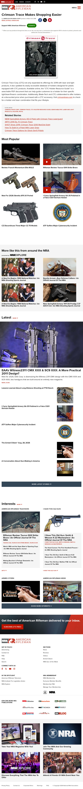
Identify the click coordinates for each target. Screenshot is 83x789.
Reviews (46, 653)
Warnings (39, 786)
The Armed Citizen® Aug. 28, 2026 (16, 442)
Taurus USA (7, 543)
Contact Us (5, 653)
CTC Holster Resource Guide (41, 110)
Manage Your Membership (52, 687)
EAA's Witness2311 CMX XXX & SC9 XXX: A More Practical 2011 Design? (41, 372)
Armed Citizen (8, 578)
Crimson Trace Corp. (12, 110)
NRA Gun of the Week (50, 662)
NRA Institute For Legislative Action (13, 681)
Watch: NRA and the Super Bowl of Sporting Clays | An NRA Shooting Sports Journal (20, 547)
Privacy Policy (6, 786)
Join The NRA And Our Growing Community (57, 747)
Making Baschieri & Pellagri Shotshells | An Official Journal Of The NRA (18, 562)
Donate (27, 2)
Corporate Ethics (28, 786)
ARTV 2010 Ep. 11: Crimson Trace (19, 121)
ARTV (3, 571)
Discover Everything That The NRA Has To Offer (20, 776)
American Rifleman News (54, 578)
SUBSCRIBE (12, 627)
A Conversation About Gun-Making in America (21, 461)
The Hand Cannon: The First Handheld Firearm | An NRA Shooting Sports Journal (61, 549)
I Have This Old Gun (52, 509)
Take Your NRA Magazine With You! (17, 746)
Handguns (15, 20)
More (14, 318)
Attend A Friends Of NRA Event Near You (61, 775)
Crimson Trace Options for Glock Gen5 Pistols (24, 130)
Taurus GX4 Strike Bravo (20, 543)
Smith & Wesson (64, 542)
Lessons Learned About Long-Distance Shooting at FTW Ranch (27, 388)
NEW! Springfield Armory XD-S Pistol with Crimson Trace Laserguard (34, 119)
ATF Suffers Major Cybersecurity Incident (18, 424)
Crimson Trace (25, 110)
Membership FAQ (49, 684)
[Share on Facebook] (40, 19)
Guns (8, 383)
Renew (21, 2)
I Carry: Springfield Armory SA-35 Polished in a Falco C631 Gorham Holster (25, 407)
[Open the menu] (79, 7)
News (3, 20)
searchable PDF (56, 110)
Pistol (21, 111)
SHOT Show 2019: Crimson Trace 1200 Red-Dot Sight (27, 124)
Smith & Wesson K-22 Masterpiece (60, 543)
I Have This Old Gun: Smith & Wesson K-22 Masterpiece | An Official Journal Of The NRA (59, 538)
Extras (8, 20)
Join (16, 2)
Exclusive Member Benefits (52, 681)
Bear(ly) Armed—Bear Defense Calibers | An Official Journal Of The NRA (61, 279)
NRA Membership (49, 678)
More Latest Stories (50, 484)
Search (4, 662)
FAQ (3, 656)
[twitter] (44, 19)
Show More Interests (53, 606)
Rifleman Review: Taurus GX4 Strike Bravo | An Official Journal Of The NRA (20, 538)
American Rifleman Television (15, 509)
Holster (15, 111)
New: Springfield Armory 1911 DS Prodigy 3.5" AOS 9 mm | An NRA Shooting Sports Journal (62, 304)
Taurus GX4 (34, 543)
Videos (45, 656)
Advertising (5, 650)
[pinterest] (49, 19)
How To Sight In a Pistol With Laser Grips (22, 127)
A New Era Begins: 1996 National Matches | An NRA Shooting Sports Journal (21, 279)
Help (3, 659)
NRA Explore (6, 684)
